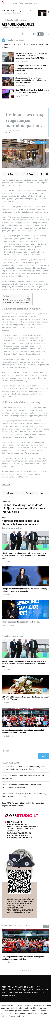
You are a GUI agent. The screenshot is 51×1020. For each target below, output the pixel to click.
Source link (6, 485)
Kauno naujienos (33, 1013)
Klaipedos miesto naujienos (21, 1008)
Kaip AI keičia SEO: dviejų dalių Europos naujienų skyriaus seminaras (32, 91)
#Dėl (20, 44)
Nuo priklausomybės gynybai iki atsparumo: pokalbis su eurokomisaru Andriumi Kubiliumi (30, 80)
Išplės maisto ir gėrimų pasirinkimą (17, 302)
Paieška (5, 751)
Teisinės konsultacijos (34, 1005)
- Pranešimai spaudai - (18, 1013)
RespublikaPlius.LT (18, 24)
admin (7, 132)
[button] (44, 926)
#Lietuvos (6, 44)
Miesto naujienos (39, 1008)
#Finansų (5, 47)
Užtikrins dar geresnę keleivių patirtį (17, 300)
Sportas (8, 949)
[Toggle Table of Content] (27, 297)
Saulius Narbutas (7, 1011)
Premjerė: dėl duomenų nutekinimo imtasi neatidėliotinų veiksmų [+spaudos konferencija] (24, 590)
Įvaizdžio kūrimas (22, 1011)
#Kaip (14, 44)
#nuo (46, 44)
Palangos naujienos (16, 1016)
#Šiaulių (26, 44)
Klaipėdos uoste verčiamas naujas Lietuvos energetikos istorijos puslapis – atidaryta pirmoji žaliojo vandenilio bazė (24, 555)
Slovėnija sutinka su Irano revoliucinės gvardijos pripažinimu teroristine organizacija (30, 68)
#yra (41, 44)
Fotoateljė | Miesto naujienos (39, 12)
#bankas (34, 44)
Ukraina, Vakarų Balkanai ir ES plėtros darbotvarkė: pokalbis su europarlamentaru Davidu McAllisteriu (31, 55)
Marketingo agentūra (16, 1005)
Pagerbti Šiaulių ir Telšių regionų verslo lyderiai (21, 622)
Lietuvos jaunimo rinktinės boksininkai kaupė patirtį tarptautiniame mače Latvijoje (23, 958)
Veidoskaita (34, 1011)
